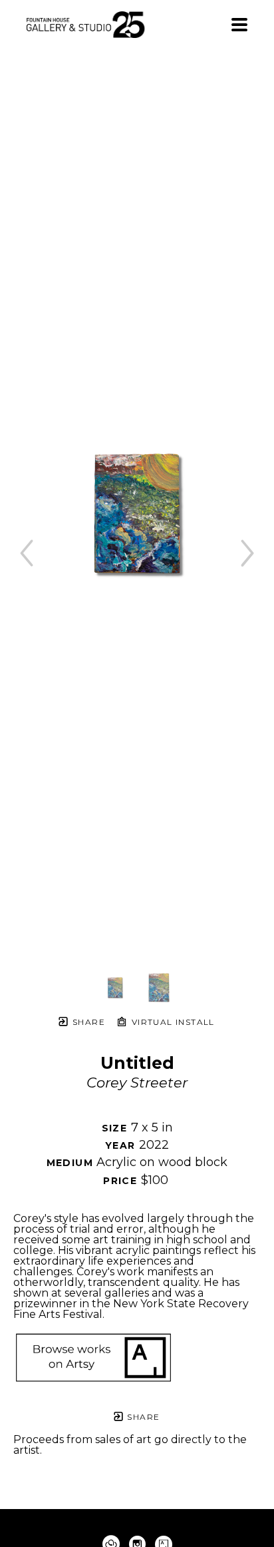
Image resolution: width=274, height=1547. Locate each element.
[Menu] (239, 24)
